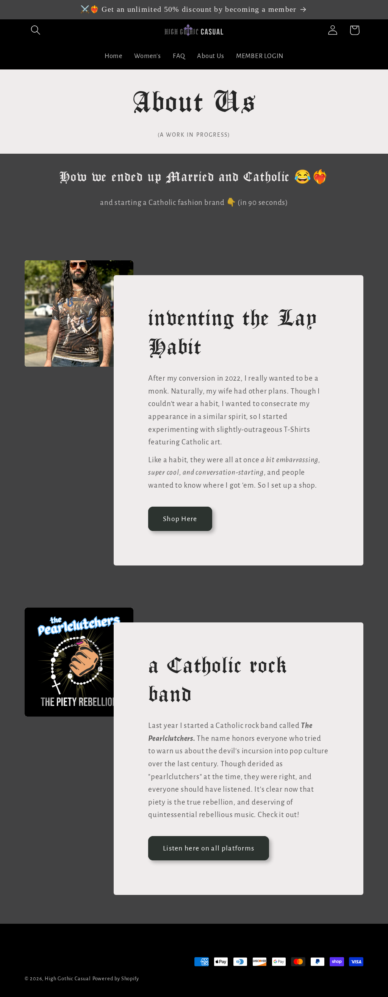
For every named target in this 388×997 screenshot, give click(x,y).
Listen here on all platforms (208, 848)
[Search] (35, 30)
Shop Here (180, 519)
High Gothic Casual (68, 978)
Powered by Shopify (115, 978)
